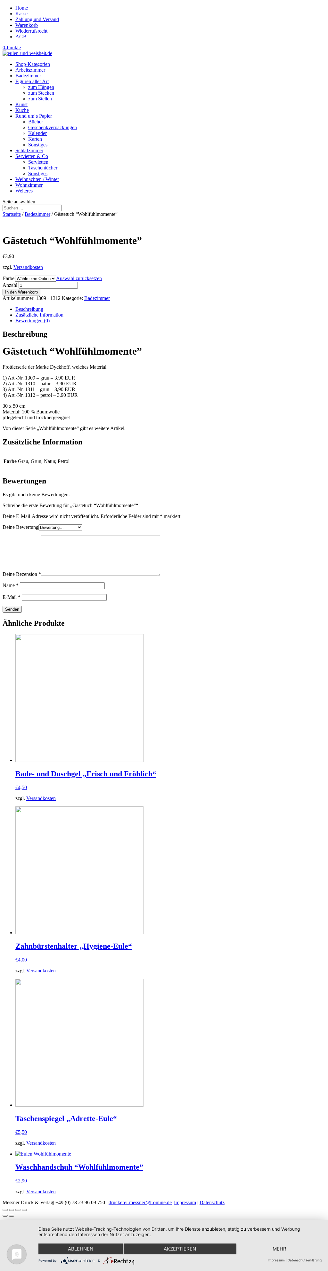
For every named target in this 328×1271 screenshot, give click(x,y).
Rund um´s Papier (33, 116)
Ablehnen (80, 1249)
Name (11, 585)
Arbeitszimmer (30, 70)
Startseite (12, 214)
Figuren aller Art (32, 81)
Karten (35, 139)
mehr (279, 1249)
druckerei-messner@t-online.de (140, 1202)
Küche (22, 110)
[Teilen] (11, 1210)
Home (21, 8)
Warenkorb (26, 25)
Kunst (21, 104)
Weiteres (24, 190)
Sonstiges (37, 144)
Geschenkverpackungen (52, 127)
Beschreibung (29, 309)
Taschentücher (42, 167)
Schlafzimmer (29, 150)
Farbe (8, 278)
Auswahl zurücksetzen (79, 278)
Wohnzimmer (29, 185)
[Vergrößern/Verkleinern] (24, 1210)
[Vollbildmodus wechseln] (17, 1210)
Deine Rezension (22, 574)
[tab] (170, 309)
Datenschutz (212, 1202)
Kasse (21, 13)
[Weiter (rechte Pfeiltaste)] (11, 1216)
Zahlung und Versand (37, 19)
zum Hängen (41, 87)
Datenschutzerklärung (305, 1260)
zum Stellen (40, 98)
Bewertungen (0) (32, 320)
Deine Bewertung (20, 527)
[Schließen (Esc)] (5, 1210)
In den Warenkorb (21, 292)
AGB (21, 36)
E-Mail (11, 597)
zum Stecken (41, 93)
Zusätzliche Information (39, 315)
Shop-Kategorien (32, 64)
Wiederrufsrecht (31, 31)
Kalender (37, 133)
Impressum (185, 1202)
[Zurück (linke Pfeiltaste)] (5, 1216)
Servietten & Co (31, 156)
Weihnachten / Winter (37, 179)
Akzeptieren (180, 1249)
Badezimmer (28, 75)
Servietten (38, 162)
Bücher (35, 121)
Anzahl (10, 285)
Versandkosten (28, 267)
